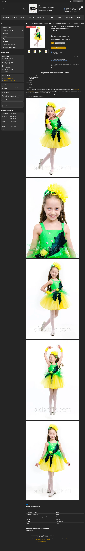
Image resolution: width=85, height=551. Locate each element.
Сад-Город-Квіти (61, 23)
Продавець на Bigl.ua (42, 536)
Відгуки (5, 41)
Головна (6, 17)
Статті (5, 36)
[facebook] (27, 505)
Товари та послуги (18, 17)
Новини (5, 33)
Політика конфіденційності (42, 539)
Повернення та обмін (72, 17)
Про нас (31, 17)
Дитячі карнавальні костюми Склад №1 (42, 23)
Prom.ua (52, 535)
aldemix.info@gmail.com (10, 80)
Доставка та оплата (55, 17)
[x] (28, 505)
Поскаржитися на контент (70, 538)
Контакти (40, 17)
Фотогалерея (7, 27)
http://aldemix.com (8, 78)
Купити (59, 47)
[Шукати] (23, 8)
